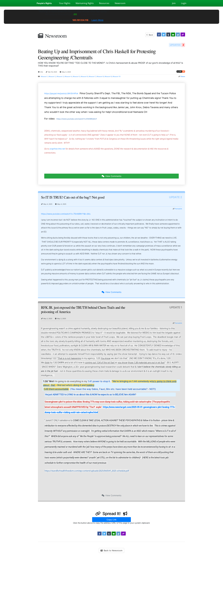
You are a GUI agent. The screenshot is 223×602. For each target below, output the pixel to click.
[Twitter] (164, 34)
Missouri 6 (84, 76)
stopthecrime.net (57, 149)
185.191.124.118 (80, 20)
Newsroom (56, 35)
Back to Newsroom (112, 550)
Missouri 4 (68, 76)
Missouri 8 (100, 76)
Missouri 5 (76, 76)
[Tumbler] (168, 34)
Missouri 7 (92, 76)
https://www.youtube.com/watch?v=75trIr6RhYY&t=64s (65, 214)
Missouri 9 (108, 76)
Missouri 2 (52, 76)
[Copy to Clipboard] (183, 34)
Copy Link (112, 519)
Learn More (97, 20)
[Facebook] (159, 34)
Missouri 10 (116, 76)
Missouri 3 (60, 76)
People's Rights (44, 3)
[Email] (173, 34)
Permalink (178, 209)
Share (183, 76)
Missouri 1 (44, 76)
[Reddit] (178, 34)
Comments (113, 176)
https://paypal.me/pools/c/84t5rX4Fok (61, 93)
